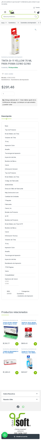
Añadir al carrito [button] (16, 343)
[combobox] (17, 16)
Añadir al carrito (21, 436)
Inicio (3, 22)
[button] (35, 29)
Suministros (12, 22)
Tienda (37, 7)
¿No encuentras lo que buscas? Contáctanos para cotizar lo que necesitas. (20, 3)
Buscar (35, 16)
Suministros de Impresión (28, 22)
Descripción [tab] (6, 116)
